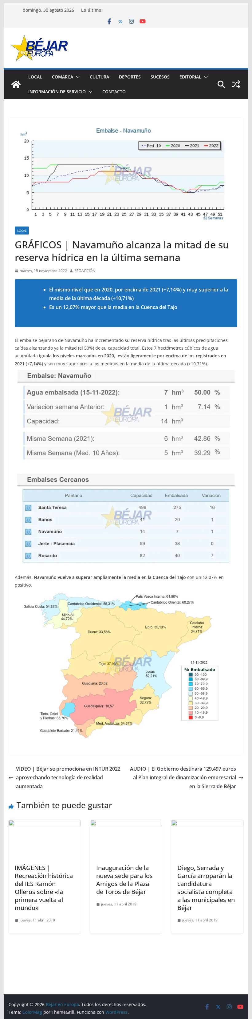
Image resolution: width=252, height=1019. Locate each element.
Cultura (99, 77)
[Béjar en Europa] (16, 84)
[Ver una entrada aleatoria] (236, 84)
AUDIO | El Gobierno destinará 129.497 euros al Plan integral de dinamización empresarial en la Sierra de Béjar (183, 777)
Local (35, 77)
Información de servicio (57, 91)
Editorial (190, 77)
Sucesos (160, 77)
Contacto (114, 91)
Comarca (62, 77)
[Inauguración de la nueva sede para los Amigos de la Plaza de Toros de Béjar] (126, 824)
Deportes (130, 77)
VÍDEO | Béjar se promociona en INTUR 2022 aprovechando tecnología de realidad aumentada (68, 777)
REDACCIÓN (84, 270)
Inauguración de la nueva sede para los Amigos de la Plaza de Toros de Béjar (124, 880)
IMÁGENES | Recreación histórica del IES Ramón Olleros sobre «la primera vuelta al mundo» (44, 888)
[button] (76, 77)
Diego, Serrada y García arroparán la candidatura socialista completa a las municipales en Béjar (206, 888)
